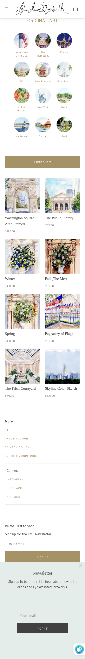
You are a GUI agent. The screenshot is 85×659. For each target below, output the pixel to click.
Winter (10, 279)
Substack (14, 488)
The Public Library (59, 218)
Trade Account (17, 438)
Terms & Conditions (21, 455)
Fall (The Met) (56, 279)
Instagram (15, 479)
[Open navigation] (9, 9)
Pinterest (15, 496)
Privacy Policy (17, 447)
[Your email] (42, 544)
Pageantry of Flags (59, 334)
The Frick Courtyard (20, 388)
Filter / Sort (42, 162)
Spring (10, 334)
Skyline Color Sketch (61, 388)
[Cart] (75, 8)
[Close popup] (80, 566)
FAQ (8, 430)
